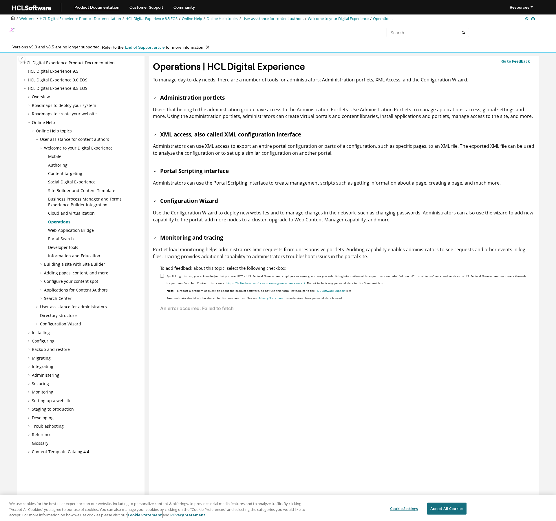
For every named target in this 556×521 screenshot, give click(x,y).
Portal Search (61, 238)
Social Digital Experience (72, 182)
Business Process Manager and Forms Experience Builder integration (85, 201)
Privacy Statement (271, 298)
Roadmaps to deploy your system (64, 105)
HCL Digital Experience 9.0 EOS (57, 80)
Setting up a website (52, 400)
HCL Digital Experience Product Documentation (80, 18)
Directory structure (58, 315)
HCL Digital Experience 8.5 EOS (151, 18)
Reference (42, 434)
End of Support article (145, 47)
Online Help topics (222, 18)
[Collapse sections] (527, 19)
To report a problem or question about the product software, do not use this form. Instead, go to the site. (259, 291)
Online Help (192, 18)
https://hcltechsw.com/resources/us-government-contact (265, 283)
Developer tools (63, 247)
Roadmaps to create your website (64, 113)
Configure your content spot (71, 281)
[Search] (463, 32)
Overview (41, 96)
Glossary (40, 443)
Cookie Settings (404, 508)
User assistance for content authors (272, 18)
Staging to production (53, 409)
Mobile (54, 156)
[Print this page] (534, 19)
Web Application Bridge (71, 230)
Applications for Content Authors (76, 290)
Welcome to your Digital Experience (338, 18)
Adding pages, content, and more (76, 273)
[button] (21, 63)
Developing (43, 417)
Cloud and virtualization (71, 213)
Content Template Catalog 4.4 (60, 451)
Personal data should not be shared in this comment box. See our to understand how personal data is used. (255, 298)
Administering (45, 375)
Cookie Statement (145, 515)
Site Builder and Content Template (81, 190)
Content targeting (65, 173)
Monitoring (42, 392)
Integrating (42, 366)
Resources (519, 7)
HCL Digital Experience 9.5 (53, 71)
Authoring (57, 165)
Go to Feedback (515, 61)
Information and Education (74, 255)
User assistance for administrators (73, 306)
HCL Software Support (330, 291)
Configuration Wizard (60, 324)
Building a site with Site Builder (74, 264)
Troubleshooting (48, 426)
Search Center (58, 298)
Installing (41, 332)
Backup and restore (51, 349)
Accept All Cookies (446, 508)
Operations (382, 18)
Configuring (43, 341)
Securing (40, 383)
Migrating (41, 358)
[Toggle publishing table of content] (22, 59)
